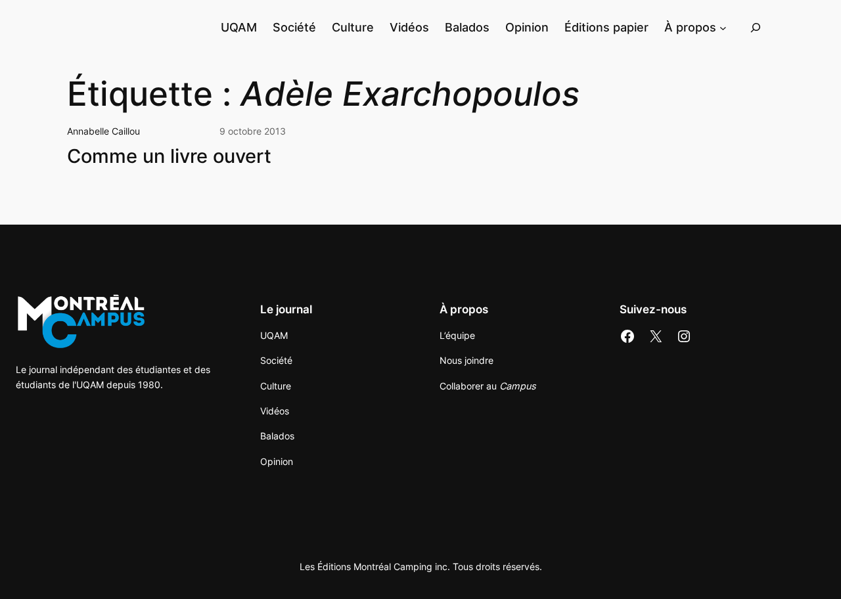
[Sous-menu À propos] (723, 27)
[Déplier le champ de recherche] (755, 27)
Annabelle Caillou (103, 131)
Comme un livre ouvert (169, 156)
